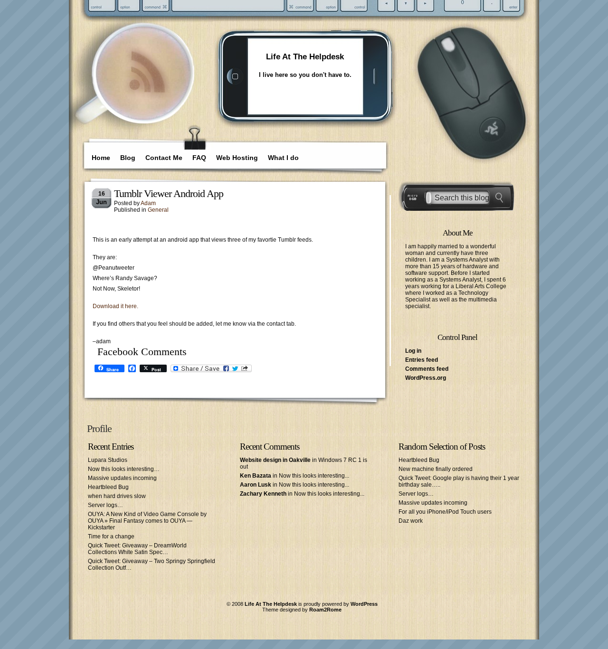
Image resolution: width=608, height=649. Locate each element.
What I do (283, 157)
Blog (127, 157)
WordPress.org (425, 378)
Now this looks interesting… (124, 469)
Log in (413, 351)
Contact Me (163, 157)
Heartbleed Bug (108, 487)
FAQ (199, 157)
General (158, 210)
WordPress (364, 604)
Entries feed (421, 360)
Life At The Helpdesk (305, 56)
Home (101, 157)
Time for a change (111, 536)
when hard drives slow (117, 496)
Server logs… (105, 505)
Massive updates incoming (122, 478)
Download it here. (115, 306)
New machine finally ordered (436, 469)
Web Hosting (237, 157)
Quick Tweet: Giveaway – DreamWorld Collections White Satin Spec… (137, 548)
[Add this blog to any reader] (147, 93)
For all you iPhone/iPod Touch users (445, 511)
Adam (148, 203)
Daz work (411, 520)
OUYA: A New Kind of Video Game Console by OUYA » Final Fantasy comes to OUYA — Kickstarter (147, 521)
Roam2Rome (325, 609)
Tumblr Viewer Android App (168, 193)
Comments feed (426, 369)
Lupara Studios (107, 460)
